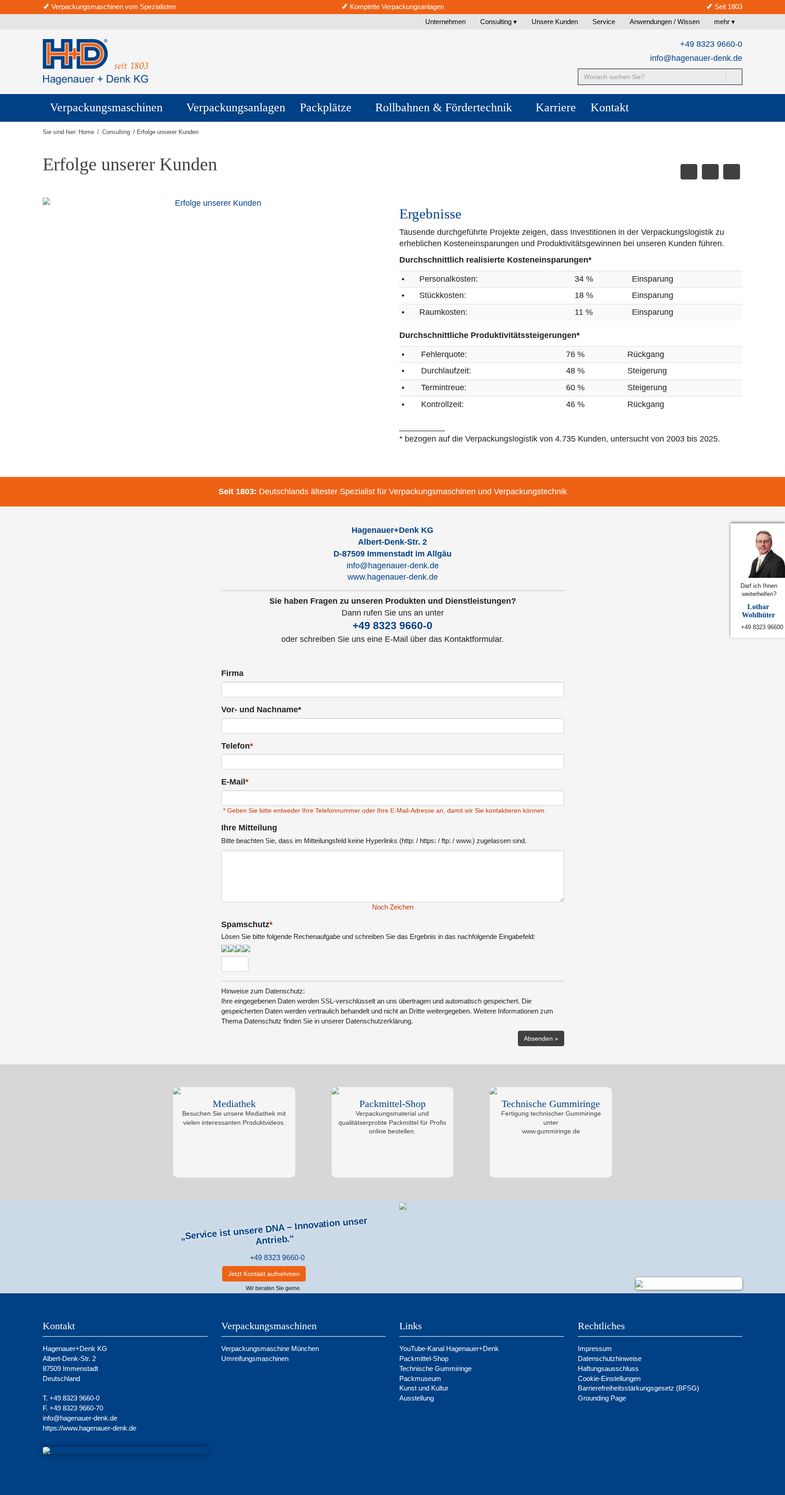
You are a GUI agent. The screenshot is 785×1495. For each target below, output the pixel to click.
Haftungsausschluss (608, 1368)
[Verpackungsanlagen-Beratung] (689, 171)
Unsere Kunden (555, 21)
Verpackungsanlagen (235, 107)
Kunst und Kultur (423, 1388)
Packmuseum (420, 1378)
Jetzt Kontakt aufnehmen (264, 1273)
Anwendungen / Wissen (665, 21)
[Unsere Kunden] (731, 171)
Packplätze (327, 107)
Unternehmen (445, 21)
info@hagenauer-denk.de (696, 58)
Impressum (595, 1348)
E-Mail (234, 781)
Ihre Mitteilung (249, 827)
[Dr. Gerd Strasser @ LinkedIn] (318, 1273)
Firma (232, 673)
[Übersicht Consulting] (710, 171)
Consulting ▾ (498, 21)
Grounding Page (602, 1398)
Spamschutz (378, 930)
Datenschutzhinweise (609, 1358)
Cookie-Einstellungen (609, 1378)
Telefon (237, 745)
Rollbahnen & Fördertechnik (445, 107)
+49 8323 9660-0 (277, 1257)
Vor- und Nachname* (261, 709)
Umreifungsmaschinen (254, 1358)
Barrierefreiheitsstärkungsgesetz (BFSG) (638, 1388)
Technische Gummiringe (436, 1368)
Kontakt (610, 107)
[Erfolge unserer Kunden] (214, 203)
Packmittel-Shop (424, 1358)
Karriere (556, 107)
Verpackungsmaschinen (108, 107)
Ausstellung (416, 1398)
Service (603, 21)
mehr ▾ (724, 21)
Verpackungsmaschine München (270, 1348)
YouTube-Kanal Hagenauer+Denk (450, 1348)
